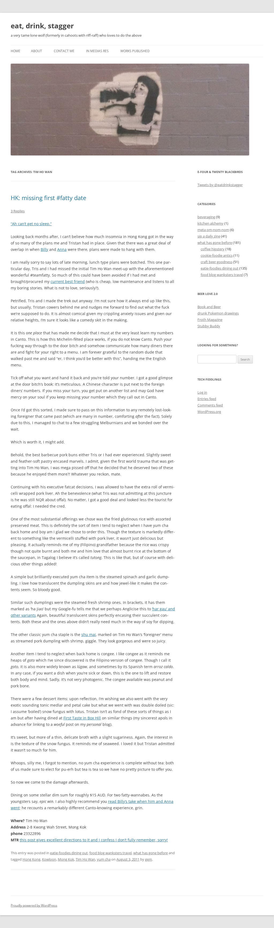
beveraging (206, 216)
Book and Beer (209, 306)
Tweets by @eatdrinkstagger (220, 184)
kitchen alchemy (210, 223)
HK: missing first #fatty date (48, 198)
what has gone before (150, 852)
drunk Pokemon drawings (218, 313)
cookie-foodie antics (217, 255)
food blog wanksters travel (110, 852)
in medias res (97, 51)
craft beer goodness (216, 261)
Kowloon (49, 859)
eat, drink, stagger (42, 25)
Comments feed (210, 405)
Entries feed (206, 398)
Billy (44, 249)
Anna (62, 249)
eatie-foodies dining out (69, 852)
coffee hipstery (212, 249)
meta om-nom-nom (213, 229)
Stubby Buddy (208, 326)
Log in (202, 392)
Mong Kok (66, 859)
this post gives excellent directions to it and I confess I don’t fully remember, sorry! (94, 839)
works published (135, 51)
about (36, 51)
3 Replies (18, 211)
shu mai (88, 634)
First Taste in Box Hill (82, 717)
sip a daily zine (208, 236)
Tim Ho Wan (85, 859)
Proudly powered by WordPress (34, 905)
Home (15, 51)
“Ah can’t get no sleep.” (31, 223)
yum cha (104, 859)
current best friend (68, 281)
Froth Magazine (209, 319)
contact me (64, 51)
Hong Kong (31, 859)
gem (148, 859)
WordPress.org (209, 411)
